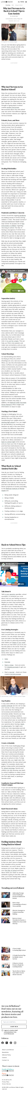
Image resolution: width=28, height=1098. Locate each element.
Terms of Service (6, 1084)
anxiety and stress (13, 107)
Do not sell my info (7, 1079)
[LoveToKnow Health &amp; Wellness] (8, 1070)
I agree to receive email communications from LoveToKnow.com (11, 1032)
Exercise (7, 662)
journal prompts (15, 674)
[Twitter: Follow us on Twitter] (7, 1043)
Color (6, 659)
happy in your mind (18, 642)
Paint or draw (9, 665)
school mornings (9, 768)
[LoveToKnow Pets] (8, 1074)
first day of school (11, 870)
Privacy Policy (5, 1082)
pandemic (22, 215)
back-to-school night (8, 442)
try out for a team (12, 341)
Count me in (14, 1026)
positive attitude (6, 706)
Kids (13, 5)
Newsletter (5, 1052)
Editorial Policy (6, 1055)
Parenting (8, 5)
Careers (4, 1057)
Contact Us (5, 1060)
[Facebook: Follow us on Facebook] (2, 1043)
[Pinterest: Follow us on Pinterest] (11, 1043)
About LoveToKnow (8, 1049)
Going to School (18, 5)
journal (12, 672)
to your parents (9, 594)
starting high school (8, 422)
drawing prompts (13, 667)
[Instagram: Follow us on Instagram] (15, 1043)
